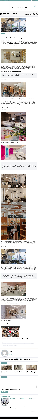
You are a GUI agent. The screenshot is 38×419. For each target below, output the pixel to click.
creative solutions (27, 343)
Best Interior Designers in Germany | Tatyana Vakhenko (11, 360)
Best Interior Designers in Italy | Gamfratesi (4, 404)
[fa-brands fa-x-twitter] (32, 0)
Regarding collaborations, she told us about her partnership (9, 71)
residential (31, 343)
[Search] (32, 6)
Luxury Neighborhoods (3, 398)
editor (10, 351)
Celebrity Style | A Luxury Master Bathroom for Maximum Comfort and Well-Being (14, 406)
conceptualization (21, 343)
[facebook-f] (31, 0)
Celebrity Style (2, 33)
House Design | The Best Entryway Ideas (6, 323)
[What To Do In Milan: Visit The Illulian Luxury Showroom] (6, 367)
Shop (22, 9)
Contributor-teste (13, 7)
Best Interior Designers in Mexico (6, 343)
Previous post (16, 358)
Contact (18, 5)
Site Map (25, 9)
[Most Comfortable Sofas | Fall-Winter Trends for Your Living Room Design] (31, 367)
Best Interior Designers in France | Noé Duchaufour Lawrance (23, 405)
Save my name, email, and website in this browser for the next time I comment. (11, 389)
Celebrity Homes (4, 5)
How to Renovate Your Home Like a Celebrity (18, 372)
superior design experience (5, 345)
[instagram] (34, 0)
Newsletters (25, 7)
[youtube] (35, 0)
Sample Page (18, 9)
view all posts (11, 354)
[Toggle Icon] (34, 6)
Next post (21, 358)
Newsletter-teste (19, 7)
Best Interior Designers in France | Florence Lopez (32, 412)
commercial (16, 343)
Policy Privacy (13, 9)
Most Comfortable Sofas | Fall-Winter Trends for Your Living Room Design (30, 372)
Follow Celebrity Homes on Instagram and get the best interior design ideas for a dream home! (14, 338)
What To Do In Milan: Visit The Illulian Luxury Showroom (6, 372)
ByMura (13, 343)
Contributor (22, 5)
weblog (6, 405)
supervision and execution (13, 345)
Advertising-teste (13, 5)
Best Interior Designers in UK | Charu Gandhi (26, 359)
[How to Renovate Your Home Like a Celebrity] (19, 367)
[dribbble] (33, 0)
